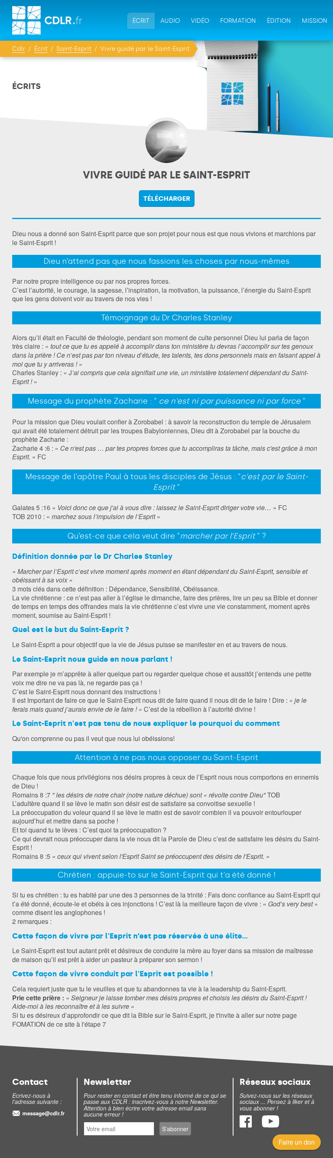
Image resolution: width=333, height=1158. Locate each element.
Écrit (140, 20)
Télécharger (166, 198)
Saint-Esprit (73, 48)
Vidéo (200, 20)
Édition (279, 20)
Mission (314, 20)
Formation (238, 20)
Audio (170, 20)
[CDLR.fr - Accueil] (47, 20)
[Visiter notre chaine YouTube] (270, 1125)
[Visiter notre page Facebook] (246, 1125)
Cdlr (18, 48)
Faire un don (297, 1142)
